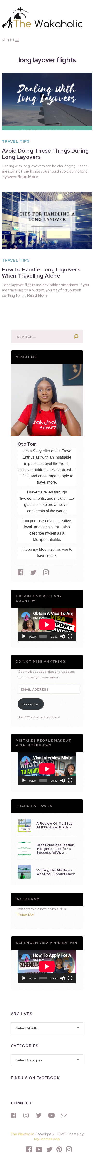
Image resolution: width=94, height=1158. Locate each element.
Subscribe (31, 704)
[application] (47, 624)
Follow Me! (26, 915)
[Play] (23, 636)
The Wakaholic (22, 1134)
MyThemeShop (47, 1139)
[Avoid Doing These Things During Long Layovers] (47, 101)
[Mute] (62, 636)
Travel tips (16, 141)
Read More (28, 176)
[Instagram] (27, 1115)
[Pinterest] (59, 1149)
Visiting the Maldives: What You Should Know (55, 872)
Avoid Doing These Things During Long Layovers (45, 153)
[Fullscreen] (70, 636)
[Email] (65, 1115)
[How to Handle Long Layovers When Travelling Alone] (47, 220)
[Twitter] (40, 1115)
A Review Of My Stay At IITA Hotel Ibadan (54, 825)
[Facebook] (15, 1115)
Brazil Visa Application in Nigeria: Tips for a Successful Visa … (55, 848)
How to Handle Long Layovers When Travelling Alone (41, 272)
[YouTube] (52, 1115)
